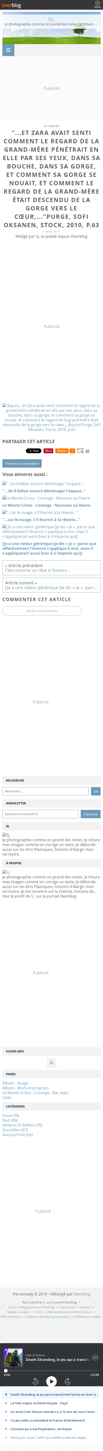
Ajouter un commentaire (41, 611)
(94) (10, 1115)
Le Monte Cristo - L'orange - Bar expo (35, 1092)
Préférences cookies (87, 1317)
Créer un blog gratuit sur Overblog (31, 1307)
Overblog (82, 1294)
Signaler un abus (18, 1312)
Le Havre (52, 126)
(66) (17, 1134)
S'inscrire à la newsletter (22, 463)
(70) (22, 1125)
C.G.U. (39, 1312)
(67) (15, 1129)
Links (6, 1097)
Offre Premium (10, 1317)
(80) (10, 1120)
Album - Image (15, 1083)
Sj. (51, 19)
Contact (85, 1307)
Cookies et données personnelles (47, 1317)
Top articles (67, 1307)
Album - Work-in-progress (25, 1088)
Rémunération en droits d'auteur (70, 1312)
